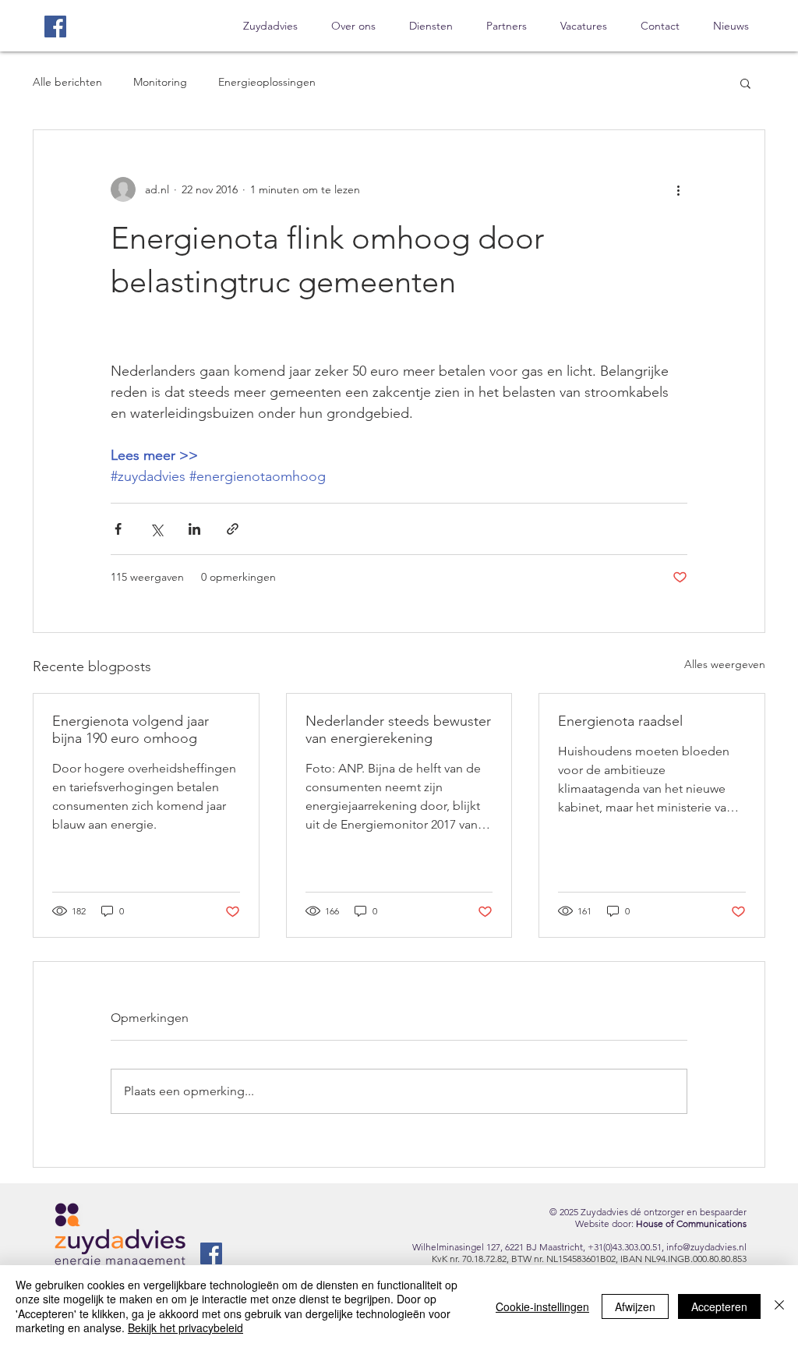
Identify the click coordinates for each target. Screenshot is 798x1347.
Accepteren (719, 1306)
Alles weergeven (724, 664)
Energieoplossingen (267, 82)
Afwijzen (635, 1306)
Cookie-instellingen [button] (542, 1306)
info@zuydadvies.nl (706, 1247)
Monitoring (160, 82)
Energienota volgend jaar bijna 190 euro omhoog (130, 729)
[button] (745, 82)
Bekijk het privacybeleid (185, 1327)
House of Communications (691, 1223)
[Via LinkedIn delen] (194, 528)
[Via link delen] (232, 528)
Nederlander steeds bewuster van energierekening (398, 729)
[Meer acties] (678, 189)
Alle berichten (67, 82)
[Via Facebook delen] (118, 528)
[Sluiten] (779, 1306)
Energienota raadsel (620, 721)
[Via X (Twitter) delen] (156, 528)
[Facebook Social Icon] (55, 26)
